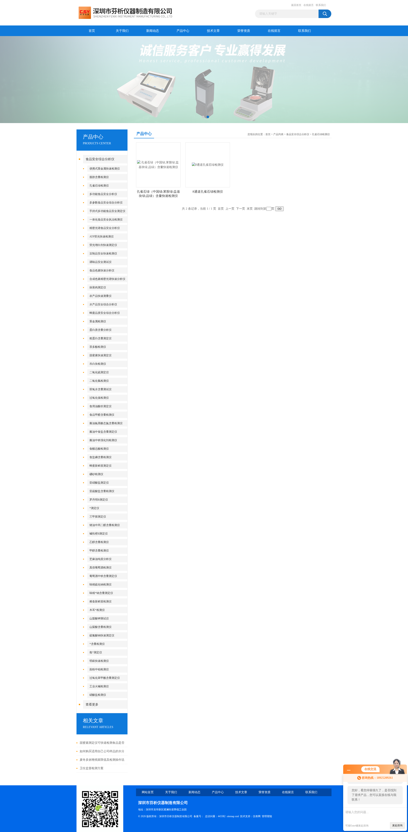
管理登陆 (267, 816)
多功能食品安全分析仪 (103, 194)
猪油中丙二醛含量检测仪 (104, 525)
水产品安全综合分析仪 (103, 304)
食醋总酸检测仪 (99, 448)
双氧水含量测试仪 (100, 389)
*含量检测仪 (97, 643)
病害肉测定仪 (97, 287)
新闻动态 (152, 30)
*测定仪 (94, 508)
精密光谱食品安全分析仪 (104, 228)
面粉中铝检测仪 (99, 669)
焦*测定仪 (95, 652)
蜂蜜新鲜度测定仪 (100, 465)
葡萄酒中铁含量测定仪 (103, 576)
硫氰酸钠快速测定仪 (101, 635)
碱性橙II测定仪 (98, 533)
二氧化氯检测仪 (99, 380)
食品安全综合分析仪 (100, 159)
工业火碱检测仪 (99, 686)
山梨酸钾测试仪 (99, 618)
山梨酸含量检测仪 (100, 627)
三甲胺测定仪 (97, 516)
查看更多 (92, 704)
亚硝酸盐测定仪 (99, 482)
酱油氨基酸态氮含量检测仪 (106, 423)
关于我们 (122, 30)
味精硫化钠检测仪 (100, 584)
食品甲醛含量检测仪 (101, 414)
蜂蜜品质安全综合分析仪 (104, 312)
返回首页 (296, 5)
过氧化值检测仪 (99, 397)
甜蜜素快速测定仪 (100, 355)
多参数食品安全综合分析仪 (106, 202)
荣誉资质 (243, 30)
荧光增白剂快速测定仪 (103, 245)
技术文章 (213, 30)
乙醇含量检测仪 (99, 542)
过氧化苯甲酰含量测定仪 (104, 677)
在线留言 (308, 5)
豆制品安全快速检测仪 (103, 253)
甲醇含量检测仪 (99, 550)
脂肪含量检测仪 (99, 177)
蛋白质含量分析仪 (100, 329)
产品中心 (183, 30)
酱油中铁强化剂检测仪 (103, 440)
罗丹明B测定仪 (98, 499)
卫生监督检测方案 (91, 768)
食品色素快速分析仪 (101, 270)
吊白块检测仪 (97, 363)
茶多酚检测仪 (97, 346)
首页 (92, 30)
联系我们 (321, 5)
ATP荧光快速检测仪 (101, 236)
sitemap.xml (233, 816)
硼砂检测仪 (96, 474)
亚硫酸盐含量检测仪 (101, 491)
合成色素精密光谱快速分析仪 (107, 279)
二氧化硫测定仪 (99, 372)
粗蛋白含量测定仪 (100, 338)
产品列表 (278, 134)
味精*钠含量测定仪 (101, 593)
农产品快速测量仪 (100, 295)
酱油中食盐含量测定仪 (103, 431)
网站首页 (148, 792)
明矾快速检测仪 (99, 660)
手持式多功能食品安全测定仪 (107, 211)
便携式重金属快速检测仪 (104, 168)
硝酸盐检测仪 (97, 694)
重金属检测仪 (97, 321)
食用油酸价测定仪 (100, 406)
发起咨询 (397, 825)
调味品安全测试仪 (100, 262)
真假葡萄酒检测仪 (100, 567)
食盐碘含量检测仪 (100, 457)
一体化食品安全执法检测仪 (106, 219)
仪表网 (257, 816)
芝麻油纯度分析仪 (100, 559)
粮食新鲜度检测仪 (100, 601)
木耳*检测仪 (97, 610)
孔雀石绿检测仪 (99, 185)
